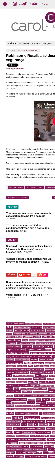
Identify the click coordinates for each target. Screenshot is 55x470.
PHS (35, 413)
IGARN (45, 376)
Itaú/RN (50, 379)
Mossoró (31, 187)
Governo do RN (16, 187)
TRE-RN (21, 452)
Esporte (34, 359)
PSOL (24, 424)
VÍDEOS (11, 275)
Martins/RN (27, 392)
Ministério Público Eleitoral (26, 396)
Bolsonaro (31, 334)
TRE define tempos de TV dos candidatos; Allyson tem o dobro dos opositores (27, 228)
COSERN (37, 347)
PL (40, 413)
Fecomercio (38, 363)
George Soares (37, 369)
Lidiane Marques (26, 389)
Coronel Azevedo (13, 347)
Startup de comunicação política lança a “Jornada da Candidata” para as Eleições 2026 (29, 249)
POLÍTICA (12, 43)
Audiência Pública (37, 330)
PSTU (31, 424)
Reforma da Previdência (24, 428)
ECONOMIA (24, 43)
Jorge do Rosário (46, 382)
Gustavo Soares (22, 372)
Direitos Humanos (38, 353)
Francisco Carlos (41, 366)
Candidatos (47, 337)
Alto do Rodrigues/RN (22, 327)
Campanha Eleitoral (32, 337)
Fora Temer (21, 366)
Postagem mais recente (17, 197)
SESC (22, 443)
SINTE (25, 446)
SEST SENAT (37, 443)
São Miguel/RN (22, 436)
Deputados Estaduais (16, 350)
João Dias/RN (21, 382)
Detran (48, 350)
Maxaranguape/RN (40, 392)
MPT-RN (32, 400)
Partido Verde (37, 409)
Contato (45, 4)
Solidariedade (36, 446)
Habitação (48, 372)
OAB (9, 403)
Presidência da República (33, 421)
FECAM (28, 363)
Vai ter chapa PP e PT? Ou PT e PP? (27, 295)
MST (38, 400)
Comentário (11, 343)
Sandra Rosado (43, 432)
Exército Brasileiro (47, 359)
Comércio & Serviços (26, 343)
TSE (45, 453)
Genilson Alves (12, 369)
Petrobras (20, 413)
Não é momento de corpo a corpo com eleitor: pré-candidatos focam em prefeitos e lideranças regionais (28, 285)
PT (36, 424)
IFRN (38, 376)
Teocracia (27, 449)
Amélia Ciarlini (49, 327)
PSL (17, 424)
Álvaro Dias (37, 327)
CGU (44, 340)
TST (50, 453)
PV (50, 424)
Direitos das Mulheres (17, 353)
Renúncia (40, 428)
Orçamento (41, 403)
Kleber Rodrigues (47, 386)
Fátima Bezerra (14, 363)
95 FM (9, 324)
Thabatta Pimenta (39, 449)
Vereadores (12, 456)
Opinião (31, 403)
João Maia (32, 382)
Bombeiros (42, 334)
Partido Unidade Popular (21, 409)
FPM (30, 366)
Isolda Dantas (40, 379)
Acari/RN (29, 324)
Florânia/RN (11, 366)
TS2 (39, 453)
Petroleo (29, 413)
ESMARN (10, 359)
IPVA (14, 379)
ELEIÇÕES (47, 43)
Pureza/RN (43, 424)
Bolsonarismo (19, 334)
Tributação (31, 453)
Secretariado (40, 439)
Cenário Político (13, 340)
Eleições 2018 (28, 356)
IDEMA (16, 376)
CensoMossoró (34, 340)
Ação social (19, 324)
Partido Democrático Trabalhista (27, 406)
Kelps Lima (35, 386)
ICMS (9, 376)
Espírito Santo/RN (22, 359)
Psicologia (10, 424)
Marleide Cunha (14, 392)
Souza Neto (49, 446)
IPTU (9, 379)
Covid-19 (47, 346)
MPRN (24, 400)
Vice (21, 456)
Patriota (47, 409)
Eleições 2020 (44, 356)
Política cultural (31, 418)
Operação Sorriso (19, 403)
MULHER (36, 43)
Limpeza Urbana (40, 389)
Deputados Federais (35, 350)
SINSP (9, 446)
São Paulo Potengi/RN (39, 436)
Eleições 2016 (13, 356)
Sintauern (17, 446)
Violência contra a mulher (36, 456)
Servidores (12, 443)
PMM (41, 187)
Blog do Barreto (16, 68)
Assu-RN (25, 330)
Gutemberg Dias (37, 372)
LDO (16, 389)
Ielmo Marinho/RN (27, 376)
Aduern (46, 324)
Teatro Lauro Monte (14, 449)
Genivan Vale (25, 369)
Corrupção (26, 347)
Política (17, 417)
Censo (24, 340)
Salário (18, 432)
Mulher (45, 399)
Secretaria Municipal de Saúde (20, 439)
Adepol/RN (38, 324)
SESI (28, 443)
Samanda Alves (29, 432)
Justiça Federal (22, 386)
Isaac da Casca (25, 379)
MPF (17, 400)
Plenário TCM (49, 413)
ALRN (10, 327)
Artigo (17, 330)
